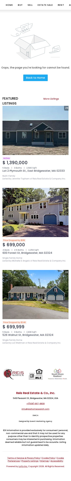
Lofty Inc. (23, 466)
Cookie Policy (48, 458)
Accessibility (57, 461)
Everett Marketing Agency (41, 421)
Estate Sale (45, 5)
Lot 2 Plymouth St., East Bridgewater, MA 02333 (33, 171)
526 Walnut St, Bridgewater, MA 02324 (27, 335)
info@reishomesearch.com (35, 409)
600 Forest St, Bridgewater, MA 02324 (27, 253)
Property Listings (30, 461)
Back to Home (35, 78)
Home (9, 5)
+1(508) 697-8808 (35, 403)
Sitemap (44, 461)
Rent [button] (61, 5)
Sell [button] (30, 5)
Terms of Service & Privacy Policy (23, 458)
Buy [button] (20, 5)
